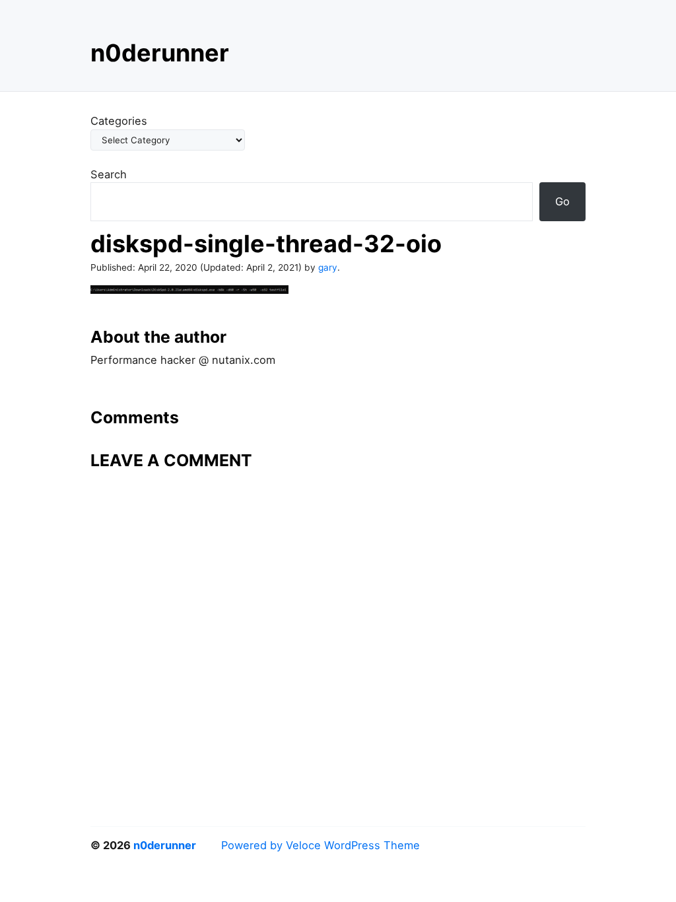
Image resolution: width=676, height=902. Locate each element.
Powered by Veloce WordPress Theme (320, 845)
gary (327, 267)
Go (562, 201)
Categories (118, 120)
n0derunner (159, 52)
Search (108, 174)
